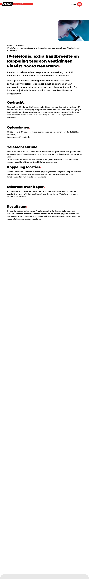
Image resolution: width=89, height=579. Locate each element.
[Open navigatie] (79, 4)
